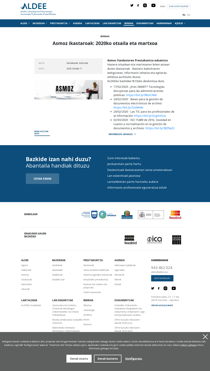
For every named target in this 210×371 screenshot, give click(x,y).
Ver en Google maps (162, 305)
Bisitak (118, 284)
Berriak (128, 23)
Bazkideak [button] (39, 23)
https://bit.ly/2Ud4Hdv (128, 107)
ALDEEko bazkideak (31, 305)
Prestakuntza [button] (59, 23)
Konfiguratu (133, 358)
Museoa (87, 324)
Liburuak (25, 289)
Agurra (24, 265)
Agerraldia (120, 270)
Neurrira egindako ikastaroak (97, 274)
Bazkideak (57, 265)
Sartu (162, 6)
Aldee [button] (24, 23)
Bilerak (118, 279)
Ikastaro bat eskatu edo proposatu (95, 286)
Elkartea (87, 305)
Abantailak (57, 270)
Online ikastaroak (92, 292)
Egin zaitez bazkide (179, 6)
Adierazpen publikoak (125, 265)
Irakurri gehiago (188, 344)
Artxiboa (87, 314)
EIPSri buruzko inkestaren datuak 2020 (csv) (127, 321)
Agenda (77, 23)
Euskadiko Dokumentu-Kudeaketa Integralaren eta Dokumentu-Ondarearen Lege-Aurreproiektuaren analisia (130, 310)
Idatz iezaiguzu (162, 278)
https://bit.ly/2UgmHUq (149, 116)
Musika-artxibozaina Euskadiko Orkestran (67, 321)
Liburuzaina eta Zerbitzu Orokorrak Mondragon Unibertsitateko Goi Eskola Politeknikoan (65, 310)
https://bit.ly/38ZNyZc (160, 128)
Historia (25, 274)
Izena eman (42, 178)
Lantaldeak (92, 23)
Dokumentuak (144, 23)
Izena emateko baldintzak (96, 270)
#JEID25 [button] (179, 23)
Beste (86, 319)
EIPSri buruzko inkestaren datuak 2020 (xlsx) (127, 329)
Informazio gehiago (121, 134)
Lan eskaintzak (112, 23)
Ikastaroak (88, 265)
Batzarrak (119, 274)
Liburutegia (89, 310)
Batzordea (26, 284)
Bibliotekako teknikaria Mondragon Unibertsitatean (66, 329)
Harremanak (164, 23)
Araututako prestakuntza (95, 279)
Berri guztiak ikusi (41, 132)
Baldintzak (57, 274)
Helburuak (26, 270)
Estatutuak (26, 279)
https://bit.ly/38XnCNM (141, 95)
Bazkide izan (58, 279)
